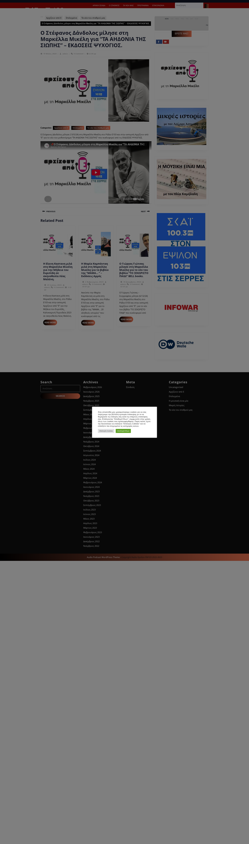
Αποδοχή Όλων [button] (123, 431)
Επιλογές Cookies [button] (106, 431)
